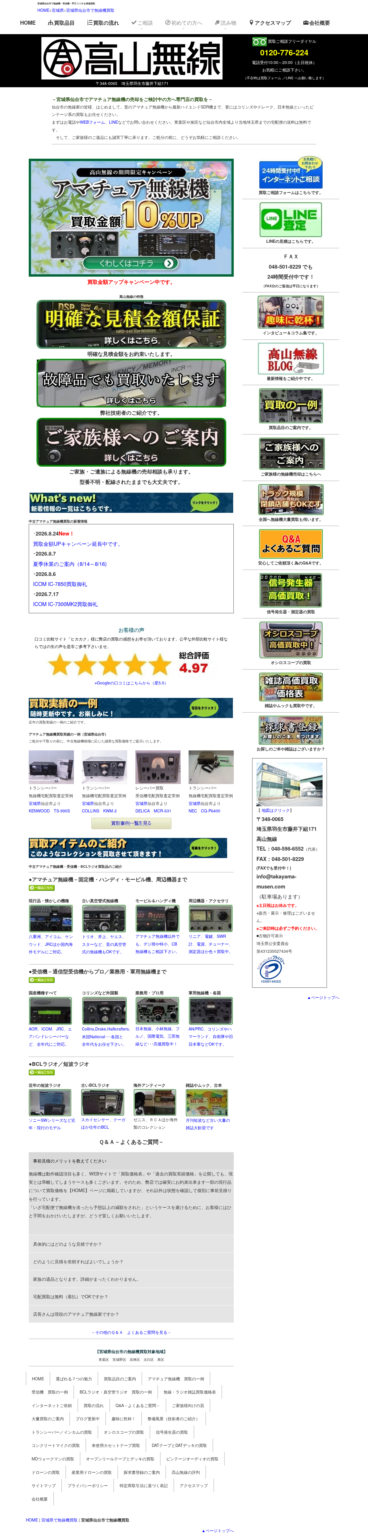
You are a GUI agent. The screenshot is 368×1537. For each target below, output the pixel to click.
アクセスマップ (273, 22)
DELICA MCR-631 (153, 811)
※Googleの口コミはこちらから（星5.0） (131, 683)
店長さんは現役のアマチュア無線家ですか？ (76, 1314)
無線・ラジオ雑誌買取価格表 (190, 1392)
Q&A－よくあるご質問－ (138, 1405)
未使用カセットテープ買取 (116, 1445)
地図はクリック (276, 810)
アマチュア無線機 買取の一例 (176, 1378)
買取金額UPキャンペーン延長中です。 (78, 543)
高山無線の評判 (186, 1472)
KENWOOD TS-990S (49, 811)
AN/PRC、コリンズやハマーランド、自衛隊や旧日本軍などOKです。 (211, 1036)
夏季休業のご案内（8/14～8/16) (70, 563)
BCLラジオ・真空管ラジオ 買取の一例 (116, 1392)
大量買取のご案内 (48, 1418)
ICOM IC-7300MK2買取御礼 (65, 604)
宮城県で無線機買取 (59, 1520)
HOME (43, 10)
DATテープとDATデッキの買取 (179, 1445)
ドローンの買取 (46, 1472)
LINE (113, 122)
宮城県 (58, 10)
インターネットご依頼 (52, 1405)
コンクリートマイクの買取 (56, 1445)
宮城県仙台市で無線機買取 (90, 10)
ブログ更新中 (88, 1418)
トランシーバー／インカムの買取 (62, 1432)
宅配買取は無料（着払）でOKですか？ (70, 1296)
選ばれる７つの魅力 (74, 1378)
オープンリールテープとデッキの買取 (120, 1459)
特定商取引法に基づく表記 (144, 1485)
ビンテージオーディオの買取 (192, 1459)
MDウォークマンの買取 (53, 1459)
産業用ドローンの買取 (92, 1472)
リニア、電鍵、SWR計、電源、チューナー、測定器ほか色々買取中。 (211, 943)
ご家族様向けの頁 (188, 1405)
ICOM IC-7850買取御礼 (60, 583)
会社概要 (319, 22)
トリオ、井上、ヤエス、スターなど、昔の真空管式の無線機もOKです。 (104, 944)
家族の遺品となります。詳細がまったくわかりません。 (87, 1279)
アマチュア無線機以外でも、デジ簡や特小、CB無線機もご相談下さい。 (157, 943)
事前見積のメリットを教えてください (69, 1160)
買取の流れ (106, 22)
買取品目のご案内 (120, 1378)
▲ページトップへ (218, 1530)
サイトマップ (44, 1485)
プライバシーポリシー (88, 1485)
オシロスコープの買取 (124, 1432)
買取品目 (64, 22)
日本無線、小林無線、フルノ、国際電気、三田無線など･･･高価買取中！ (157, 1036)
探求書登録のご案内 (142, 1472)
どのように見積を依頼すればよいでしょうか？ (78, 1261)
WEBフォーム (92, 122)
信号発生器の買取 (172, 1432)
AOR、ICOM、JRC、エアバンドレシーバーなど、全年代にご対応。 (50, 1036)
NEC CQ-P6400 (204, 811)
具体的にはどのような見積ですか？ (67, 1244)
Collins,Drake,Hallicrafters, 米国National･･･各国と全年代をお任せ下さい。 (106, 1036)
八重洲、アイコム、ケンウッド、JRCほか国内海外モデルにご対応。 (51, 944)
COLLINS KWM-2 (99, 811)
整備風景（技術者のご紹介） (173, 1418)
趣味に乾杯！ (124, 1418)
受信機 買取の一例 (50, 1392)
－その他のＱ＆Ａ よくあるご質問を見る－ (131, 1332)
